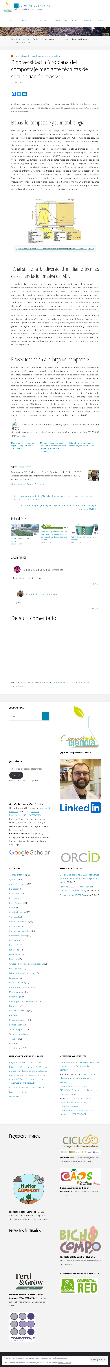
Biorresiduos (15, 898)
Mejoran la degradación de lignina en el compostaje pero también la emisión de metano (53, 447)
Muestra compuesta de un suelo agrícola (22, 539)
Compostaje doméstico (20, 931)
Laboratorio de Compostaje (21, 973)
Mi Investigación (16, 992)
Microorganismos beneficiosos (23, 1001)
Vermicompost (16, 1048)
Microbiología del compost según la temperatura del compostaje (22, 446)
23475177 (21, 435)
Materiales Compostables (21, 987)
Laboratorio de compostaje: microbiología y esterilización (81, 444)
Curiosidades (15, 940)
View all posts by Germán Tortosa (28, 484)
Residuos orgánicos (18, 1020)
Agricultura (14, 879)
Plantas (12, 1015)
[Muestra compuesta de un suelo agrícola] (25, 530)
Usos (11, 1043)
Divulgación (14, 945)
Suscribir (16, 775)
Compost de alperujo (19, 921)
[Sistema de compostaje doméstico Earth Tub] (85, 529)
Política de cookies (64, 1363)
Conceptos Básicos (18, 935)
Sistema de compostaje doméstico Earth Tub (82, 538)
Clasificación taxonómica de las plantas (27, 1087)
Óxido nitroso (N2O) (18, 1010)
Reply (95, 584)
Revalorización (15, 1024)
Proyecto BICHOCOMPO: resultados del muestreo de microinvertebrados (80, 1090)
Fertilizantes (14, 954)
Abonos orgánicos (17, 874)
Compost (13, 916)
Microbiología (54, 56)
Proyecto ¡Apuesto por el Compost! (25, 1062)
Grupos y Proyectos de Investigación (26, 963)
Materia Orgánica (17, 982)
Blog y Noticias (22, 39)
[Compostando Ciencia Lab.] (7, 6)
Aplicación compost (18, 884)
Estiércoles (14, 949)
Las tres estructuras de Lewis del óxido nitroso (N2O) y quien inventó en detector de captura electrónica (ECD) (28, 1079)
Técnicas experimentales (20, 1034)
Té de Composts (17, 1029)
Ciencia (31, 56)
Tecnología (14, 1038)
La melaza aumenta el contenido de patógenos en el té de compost (79, 1066)
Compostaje (41, 56)
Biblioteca (13, 888)
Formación (14, 959)
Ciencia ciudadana (17, 912)
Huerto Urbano (16, 968)
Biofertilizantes (16, 893)
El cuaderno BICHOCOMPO (72, 895)
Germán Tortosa (35, 594)
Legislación (14, 978)
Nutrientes (14, 1006)
